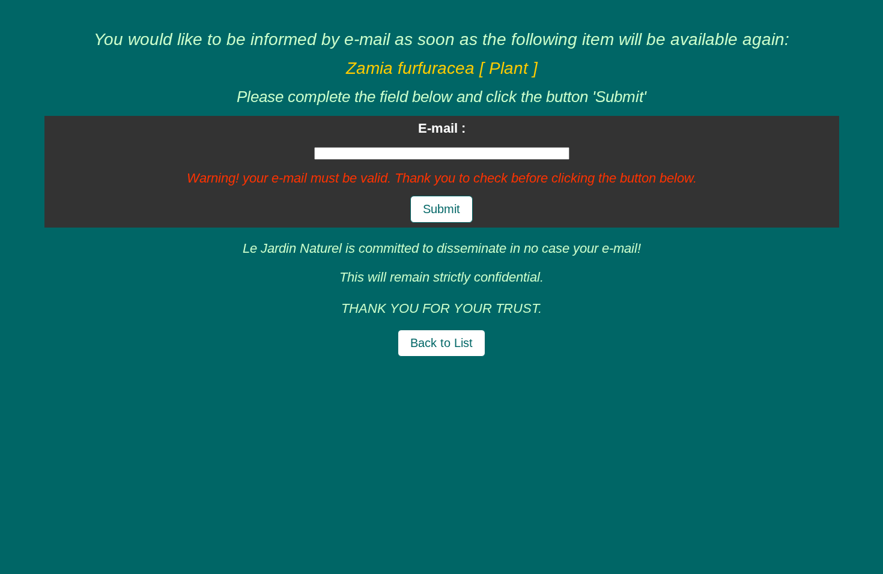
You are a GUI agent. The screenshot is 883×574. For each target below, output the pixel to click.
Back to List (441, 342)
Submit (441, 209)
